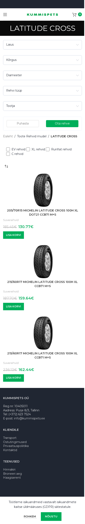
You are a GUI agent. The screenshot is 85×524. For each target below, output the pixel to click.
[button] (13, 235)
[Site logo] (42, 14)
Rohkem (30, 516)
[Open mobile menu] (5, 14)
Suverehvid (11, 220)
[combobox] (42, 45)
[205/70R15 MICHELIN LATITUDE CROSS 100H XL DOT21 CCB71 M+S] (41, 190)
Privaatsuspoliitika (16, 446)
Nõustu (51, 516)
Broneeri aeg (12, 474)
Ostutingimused (15, 442)
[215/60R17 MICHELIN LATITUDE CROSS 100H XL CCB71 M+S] (41, 261)
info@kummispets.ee (29, 418)
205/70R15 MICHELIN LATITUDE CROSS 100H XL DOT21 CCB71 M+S (42, 212)
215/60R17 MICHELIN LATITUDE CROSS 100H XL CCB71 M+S (42, 284)
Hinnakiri (9, 469)
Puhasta (23, 123)
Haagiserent (12, 477)
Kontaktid (10, 450)
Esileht (8, 136)
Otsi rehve (62, 123)
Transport (10, 438)
